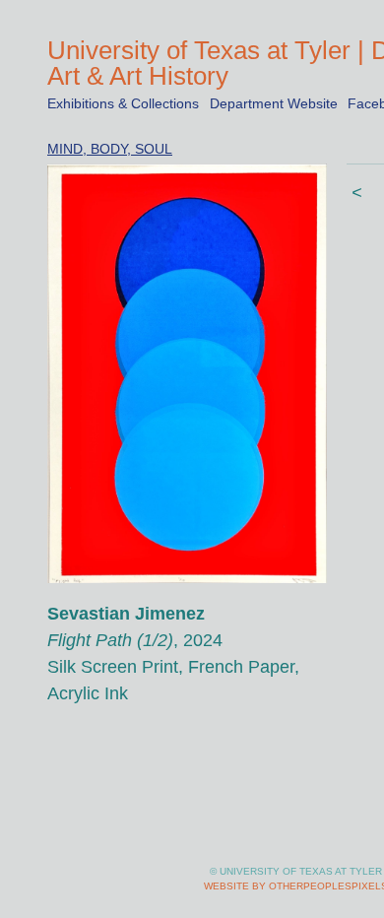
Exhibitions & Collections (123, 103)
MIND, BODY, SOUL (109, 149)
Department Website (274, 103)
